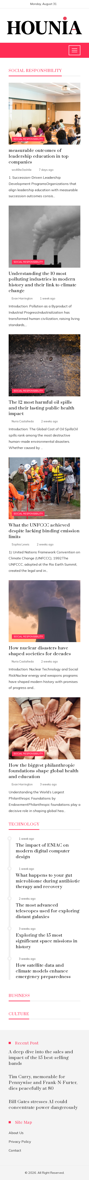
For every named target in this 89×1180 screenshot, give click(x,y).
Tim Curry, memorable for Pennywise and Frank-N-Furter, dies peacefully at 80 (43, 1082)
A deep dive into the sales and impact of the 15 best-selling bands (41, 1057)
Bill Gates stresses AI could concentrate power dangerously (43, 1104)
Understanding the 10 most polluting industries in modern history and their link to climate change (42, 282)
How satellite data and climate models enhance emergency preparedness (43, 971)
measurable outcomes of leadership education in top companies (39, 156)
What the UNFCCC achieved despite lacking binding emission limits (44, 531)
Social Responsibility (28, 138)
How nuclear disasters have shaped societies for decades (40, 651)
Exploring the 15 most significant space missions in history (47, 941)
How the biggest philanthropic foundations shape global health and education (44, 771)
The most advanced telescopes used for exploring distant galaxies (47, 911)
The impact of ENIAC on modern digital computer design (43, 851)
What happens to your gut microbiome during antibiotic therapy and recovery (48, 881)
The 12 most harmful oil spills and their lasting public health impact (42, 408)
